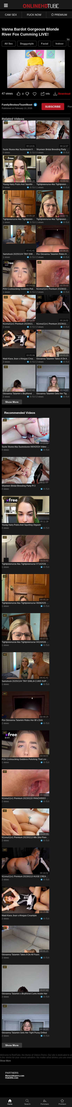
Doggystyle (27, 43)
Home (9, 1104)
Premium (62, 1104)
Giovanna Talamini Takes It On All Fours (20, 954)
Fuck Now (34, 14)
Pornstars (45, 1104)
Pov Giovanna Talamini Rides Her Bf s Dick (22, 720)
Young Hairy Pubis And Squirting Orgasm (22, 184)
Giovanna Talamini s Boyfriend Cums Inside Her (25, 393)
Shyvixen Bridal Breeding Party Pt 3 (53, 149)
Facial (44, 43)
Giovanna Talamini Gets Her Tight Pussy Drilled (24, 1032)
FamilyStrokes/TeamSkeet (17, 104)
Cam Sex (11, 14)
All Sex (9, 43)
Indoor (59, 43)
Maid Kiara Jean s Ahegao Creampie (20, 358)
